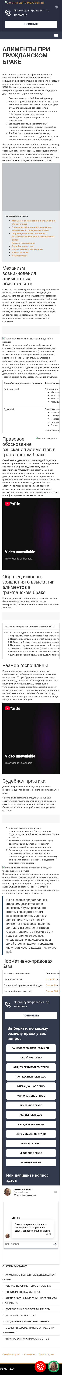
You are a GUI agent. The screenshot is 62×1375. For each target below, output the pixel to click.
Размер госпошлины (23, 242)
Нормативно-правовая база (27, 249)
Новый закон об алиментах (23, 1291)
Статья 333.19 (53, 991)
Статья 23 (51, 985)
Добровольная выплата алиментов (28, 1309)
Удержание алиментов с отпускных (28, 1285)
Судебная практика (22, 246)
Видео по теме (20, 252)
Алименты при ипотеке (20, 1315)
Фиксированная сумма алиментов (27, 1338)
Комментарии (19, 255)
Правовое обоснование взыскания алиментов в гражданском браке (32, 228)
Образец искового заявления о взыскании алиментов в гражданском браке (33, 236)
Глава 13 (50, 979)
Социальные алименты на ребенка (27, 1321)
